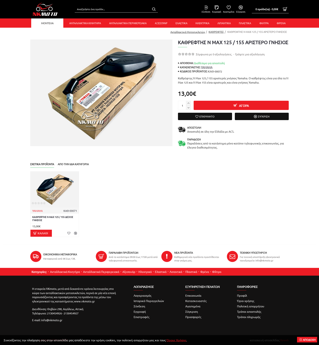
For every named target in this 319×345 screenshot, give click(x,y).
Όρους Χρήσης (176, 340)
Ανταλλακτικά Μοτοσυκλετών (187, 32)
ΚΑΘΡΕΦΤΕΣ (216, 31)
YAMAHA (206, 67)
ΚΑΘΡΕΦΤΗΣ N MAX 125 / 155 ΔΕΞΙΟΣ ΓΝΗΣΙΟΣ (52, 218)
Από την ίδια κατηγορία (73, 164)
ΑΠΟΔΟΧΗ (309, 339)
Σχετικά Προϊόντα (42, 164)
